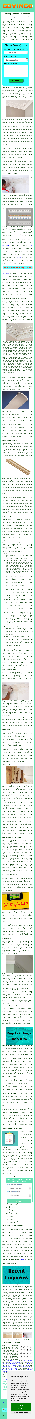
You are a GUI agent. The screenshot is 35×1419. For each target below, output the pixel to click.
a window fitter (16, 1365)
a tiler (28, 1363)
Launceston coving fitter (19, 151)
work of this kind (17, 201)
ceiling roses (23, 172)
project (23, 1261)
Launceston (5, 273)
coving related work (24, 1165)
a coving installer (8, 1357)
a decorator (26, 1366)
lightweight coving (20, 1147)
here (22, 1259)
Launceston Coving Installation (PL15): (14, 19)
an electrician (28, 1360)
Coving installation (8, 272)
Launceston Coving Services (11, 1176)
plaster (19, 94)
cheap (31, 229)
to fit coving (28, 31)
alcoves (21, 1086)
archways (16, 1067)
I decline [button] (21, 1409)
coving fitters (19, 290)
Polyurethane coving (14, 545)
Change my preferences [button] (21, 1412)
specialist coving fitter (25, 197)
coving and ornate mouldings (16, 25)
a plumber (14, 1368)
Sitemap (4, 1401)
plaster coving (14, 652)
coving (13, 27)
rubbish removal (7, 1366)
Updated (4, 1402)
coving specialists (8, 285)
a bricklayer (9, 1360)
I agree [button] (21, 1405)
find (7, 1228)
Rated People (6, 245)
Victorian (12, 122)
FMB (32, 245)
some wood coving (7, 1295)
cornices (4, 172)
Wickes (19, 257)
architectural (23, 1111)
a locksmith (16, 1362)
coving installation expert (17, 161)
